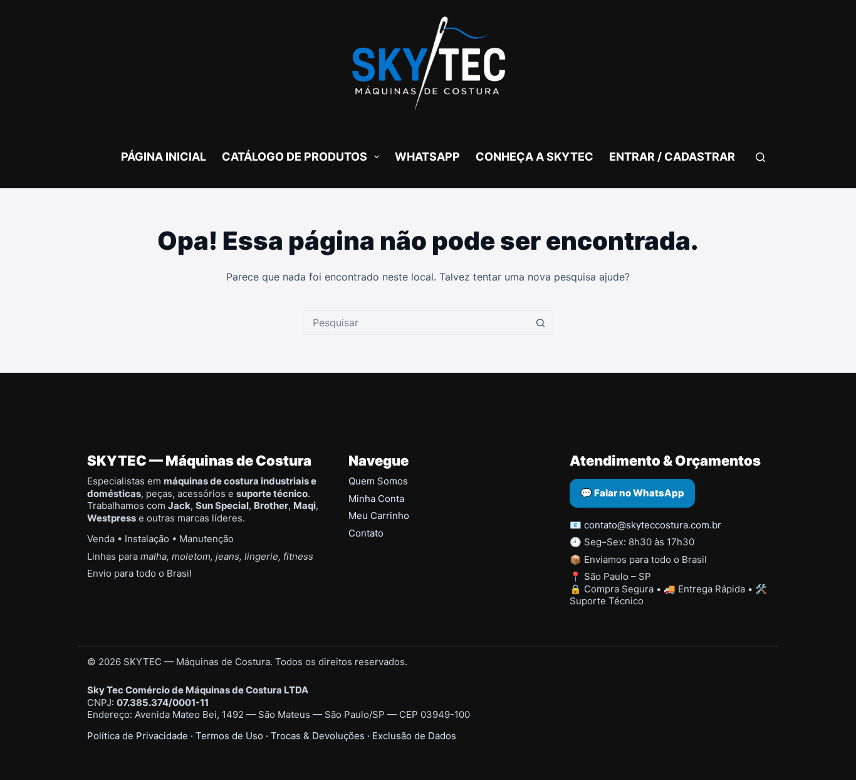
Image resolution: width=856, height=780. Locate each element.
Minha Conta (376, 499)
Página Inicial (163, 156)
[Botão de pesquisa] (541, 322)
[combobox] (416, 322)
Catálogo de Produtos (294, 156)
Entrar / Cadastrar (672, 156)
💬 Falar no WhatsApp (632, 493)
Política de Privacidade (137, 736)
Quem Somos (378, 481)
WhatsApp (427, 156)
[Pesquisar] (760, 157)
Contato (366, 533)
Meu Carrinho (378, 515)
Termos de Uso (229, 736)
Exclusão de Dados (414, 736)
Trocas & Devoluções (318, 736)
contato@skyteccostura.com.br (652, 525)
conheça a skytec (534, 156)
